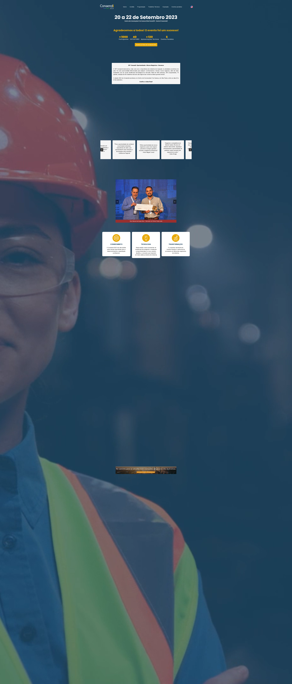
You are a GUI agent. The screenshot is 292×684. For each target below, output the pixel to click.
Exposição (166, 7)
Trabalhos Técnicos (154, 7)
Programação (141, 7)
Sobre (125, 7)
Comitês (132, 7)
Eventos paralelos (177, 7)
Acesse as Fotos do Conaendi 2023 (146, 44)
